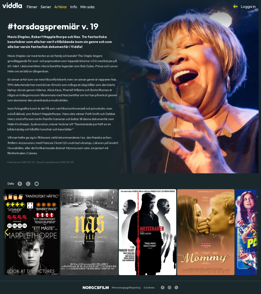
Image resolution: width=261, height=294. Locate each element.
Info (73, 6)
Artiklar (60, 6)
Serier (46, 6)
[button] (235, 6)
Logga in (248, 6)
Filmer (32, 6)
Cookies (149, 287)
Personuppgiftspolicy (126, 287)
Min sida (87, 6)
